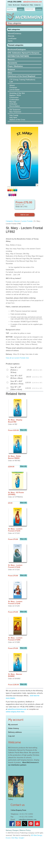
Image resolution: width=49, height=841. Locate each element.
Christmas (13, 87)
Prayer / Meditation (15, 66)
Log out (11, 736)
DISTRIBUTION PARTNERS (18, 56)
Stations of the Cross (17, 120)
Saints (10, 41)
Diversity (11, 36)
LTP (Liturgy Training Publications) (22, 80)
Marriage (12, 102)
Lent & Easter (14, 90)
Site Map (15, 838)
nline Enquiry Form (19, 810)
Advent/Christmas (14, 33)
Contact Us (37, 5)
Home (10, 5)
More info (23, 430)
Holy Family (13, 115)
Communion (14, 97)
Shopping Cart (25, 5)
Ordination (13, 104)
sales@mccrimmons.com (32, 2)
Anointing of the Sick (17, 93)
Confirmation (14, 100)
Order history (13, 728)
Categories (9, 221)
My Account (16, 5)
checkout (38, 9)
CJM (11, 82)
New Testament (15, 112)
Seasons (11, 59)
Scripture (11, 69)
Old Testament (14, 110)
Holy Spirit (13, 117)
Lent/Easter (12, 38)
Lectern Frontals (27, 221)
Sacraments (12, 63)
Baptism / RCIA (15, 95)
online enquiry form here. (15, 712)
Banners (17, 221)
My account (13, 724)
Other (10, 73)
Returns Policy (25, 830)
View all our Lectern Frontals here (17, 358)
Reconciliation (14, 106)
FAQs (31, 5)
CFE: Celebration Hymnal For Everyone (23, 53)
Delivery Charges (12, 830)
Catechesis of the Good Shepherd (21, 76)
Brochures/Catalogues (17, 49)
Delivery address (15, 732)
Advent (12, 85)
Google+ (21, 838)
